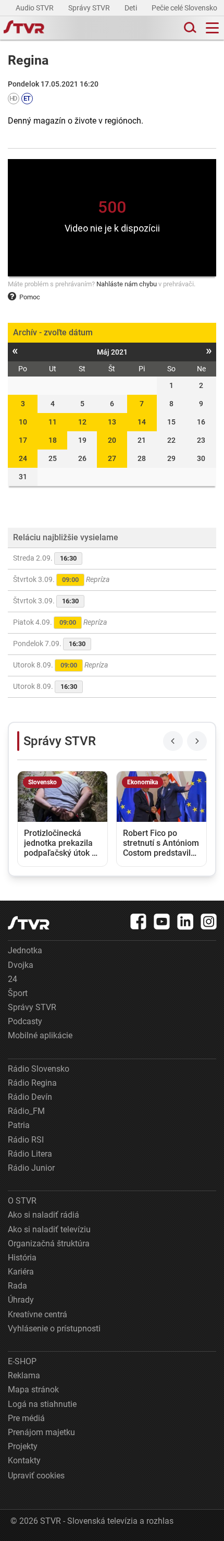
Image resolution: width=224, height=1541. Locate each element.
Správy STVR (89, 8)
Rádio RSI (26, 1140)
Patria (19, 1125)
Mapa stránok (33, 1389)
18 (52, 440)
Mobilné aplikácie (40, 1035)
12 (82, 422)
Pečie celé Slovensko (185, 8)
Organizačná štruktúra (49, 1243)
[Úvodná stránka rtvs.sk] (24, 28)
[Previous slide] (173, 741)
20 (112, 440)
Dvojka (20, 965)
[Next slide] (197, 741)
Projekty (23, 1446)
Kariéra (21, 1272)
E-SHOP (22, 1361)
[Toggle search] (189, 28)
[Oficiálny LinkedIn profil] (185, 921)
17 (23, 440)
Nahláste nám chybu (126, 284)
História (22, 1258)
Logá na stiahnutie (42, 1404)
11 (52, 422)
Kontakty (24, 1460)
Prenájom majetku (41, 1432)
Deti (132, 8)
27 (112, 458)
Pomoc (29, 297)
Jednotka (25, 950)
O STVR (22, 1201)
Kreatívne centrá (37, 1314)
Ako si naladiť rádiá (43, 1215)
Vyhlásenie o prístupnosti (54, 1328)
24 (23, 458)
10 (23, 422)
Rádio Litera (30, 1154)
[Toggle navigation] (212, 28)
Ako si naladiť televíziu (49, 1229)
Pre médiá (26, 1418)
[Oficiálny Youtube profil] (162, 921)
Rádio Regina (32, 1083)
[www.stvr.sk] (28, 923)
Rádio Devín (30, 1097)
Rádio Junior (31, 1168)
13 (112, 422)
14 (142, 422)
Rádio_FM (26, 1111)
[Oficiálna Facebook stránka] (138, 921)
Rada (17, 1286)
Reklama (24, 1375)
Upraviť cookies (36, 1476)
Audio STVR (35, 8)
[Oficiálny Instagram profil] (208, 921)
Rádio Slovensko (38, 1069)
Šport (18, 993)
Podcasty (25, 1021)
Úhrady (21, 1300)
